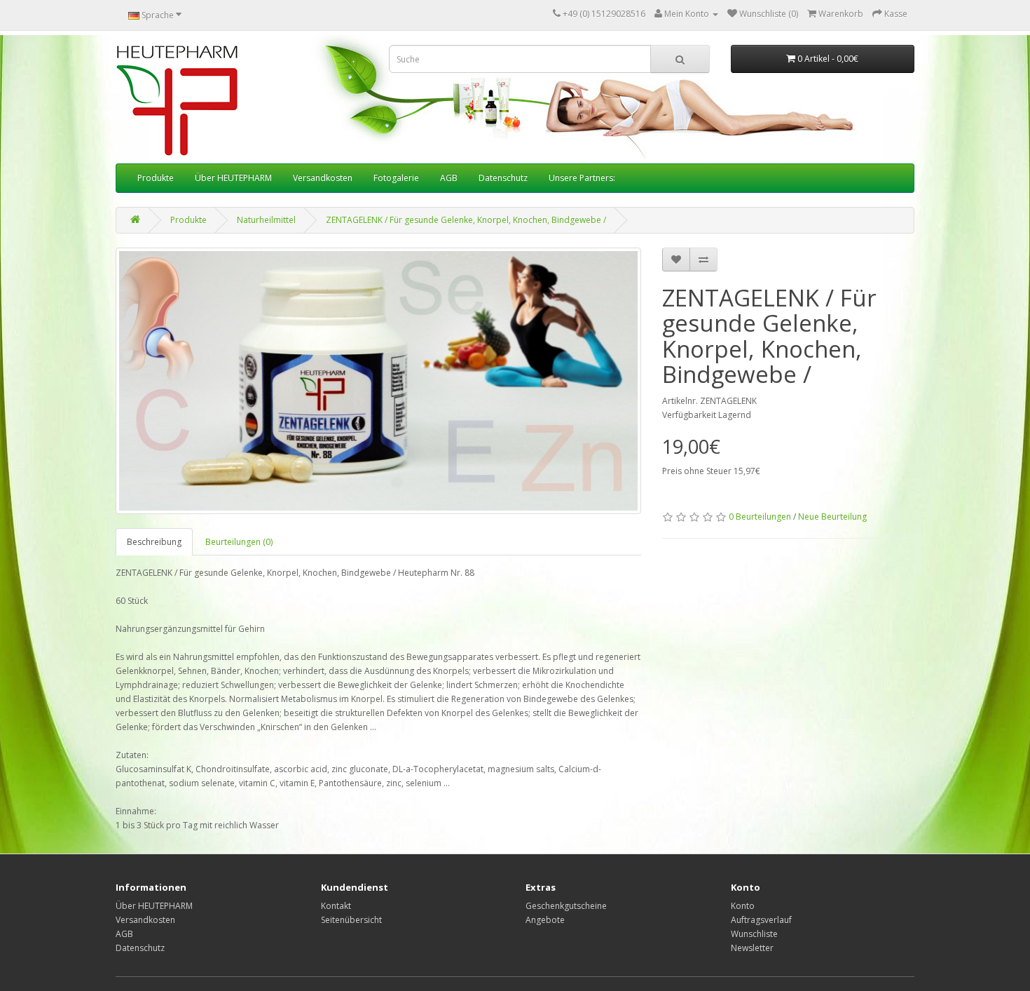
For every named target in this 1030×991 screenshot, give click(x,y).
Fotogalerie (396, 178)
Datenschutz (503, 178)
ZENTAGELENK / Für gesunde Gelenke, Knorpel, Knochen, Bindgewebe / (466, 220)
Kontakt (336, 906)
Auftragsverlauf (761, 920)
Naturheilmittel (266, 220)
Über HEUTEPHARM (233, 178)
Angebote (545, 920)
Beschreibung (154, 542)
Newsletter (752, 948)
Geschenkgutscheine (566, 906)
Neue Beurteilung (832, 517)
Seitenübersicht (351, 920)
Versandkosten (322, 178)
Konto (743, 906)
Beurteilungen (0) (239, 542)
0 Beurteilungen (760, 517)
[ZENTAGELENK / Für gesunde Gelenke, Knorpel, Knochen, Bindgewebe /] (378, 381)
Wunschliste (754, 934)
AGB (449, 178)
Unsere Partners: (582, 178)
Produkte (155, 178)
